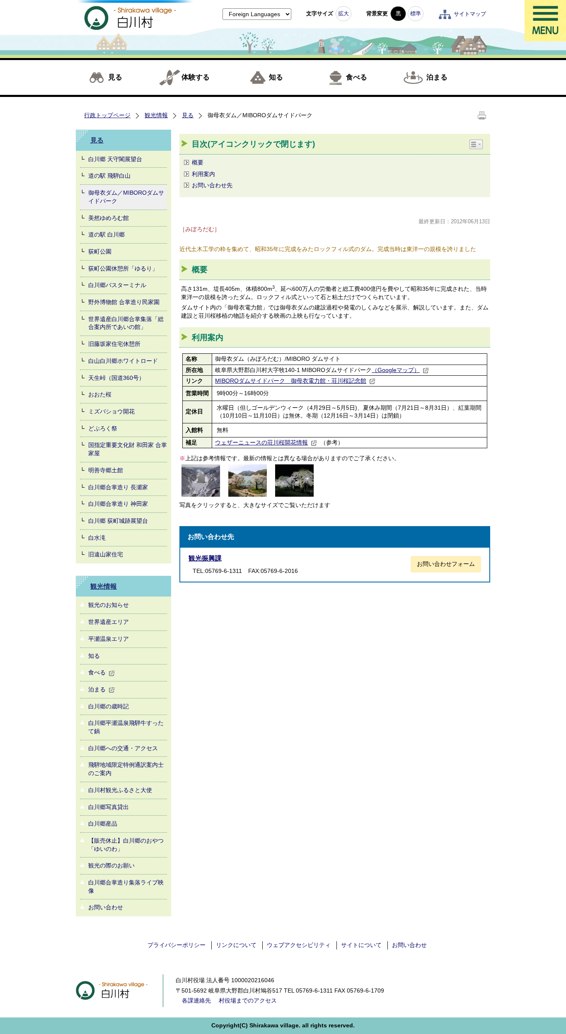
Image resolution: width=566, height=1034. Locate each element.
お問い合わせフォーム (446, 563)
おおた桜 (99, 394)
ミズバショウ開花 (111, 411)
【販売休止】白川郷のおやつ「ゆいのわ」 (126, 844)
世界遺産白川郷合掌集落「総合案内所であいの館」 (126, 323)
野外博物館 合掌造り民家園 (124, 302)
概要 (197, 162)
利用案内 (203, 174)
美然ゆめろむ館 (108, 218)
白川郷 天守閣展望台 (115, 159)
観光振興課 (205, 558)
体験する (195, 77)
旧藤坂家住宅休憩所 (114, 344)
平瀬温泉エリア (108, 638)
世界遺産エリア (108, 621)
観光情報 (156, 115)
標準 (415, 13)
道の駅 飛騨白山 (109, 175)
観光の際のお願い (111, 865)
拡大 (343, 13)
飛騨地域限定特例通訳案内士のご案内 (126, 768)
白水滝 (97, 537)
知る (276, 77)
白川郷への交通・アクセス (123, 748)
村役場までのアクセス (248, 1000)
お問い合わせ (105, 907)
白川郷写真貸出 (108, 807)
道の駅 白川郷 (106, 234)
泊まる (436, 77)
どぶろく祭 (102, 428)
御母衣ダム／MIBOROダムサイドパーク (126, 196)
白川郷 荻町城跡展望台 (118, 520)
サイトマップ (470, 14)
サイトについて (361, 945)
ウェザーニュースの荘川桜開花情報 (261, 442)
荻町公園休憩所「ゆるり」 (123, 268)
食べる (356, 77)
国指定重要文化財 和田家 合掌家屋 (127, 449)
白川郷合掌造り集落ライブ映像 (126, 886)
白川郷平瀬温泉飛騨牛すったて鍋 (126, 727)
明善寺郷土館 (105, 470)
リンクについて (236, 945)
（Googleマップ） (396, 370)
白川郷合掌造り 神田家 (118, 503)
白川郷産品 (102, 823)
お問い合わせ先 (212, 185)
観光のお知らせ (108, 605)
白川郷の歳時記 (108, 706)
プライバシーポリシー (177, 945)
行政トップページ (107, 115)
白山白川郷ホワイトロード (123, 361)
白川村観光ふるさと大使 (120, 790)
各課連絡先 (196, 1000)
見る (115, 77)
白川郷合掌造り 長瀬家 (118, 487)
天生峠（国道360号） (116, 377)
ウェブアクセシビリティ (299, 945)
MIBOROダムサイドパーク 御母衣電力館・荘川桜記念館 (290, 380)
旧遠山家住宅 (105, 554)
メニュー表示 (545, 20)
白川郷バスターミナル (117, 285)
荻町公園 (99, 251)
